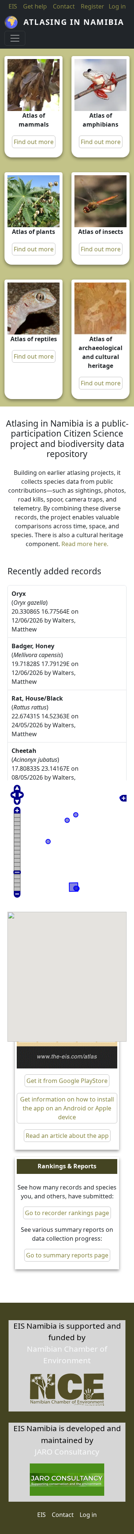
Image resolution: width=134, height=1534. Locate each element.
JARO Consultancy (67, 1451)
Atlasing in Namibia (73, 22)
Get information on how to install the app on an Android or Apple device (67, 1108)
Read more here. (84, 544)
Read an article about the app (67, 1136)
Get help (35, 6)
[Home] (13, 22)
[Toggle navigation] (14, 38)
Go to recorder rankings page (67, 1213)
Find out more (34, 142)
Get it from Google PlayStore (67, 1081)
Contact (64, 6)
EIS (13, 6)
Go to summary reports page (67, 1255)
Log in (88, 1515)
